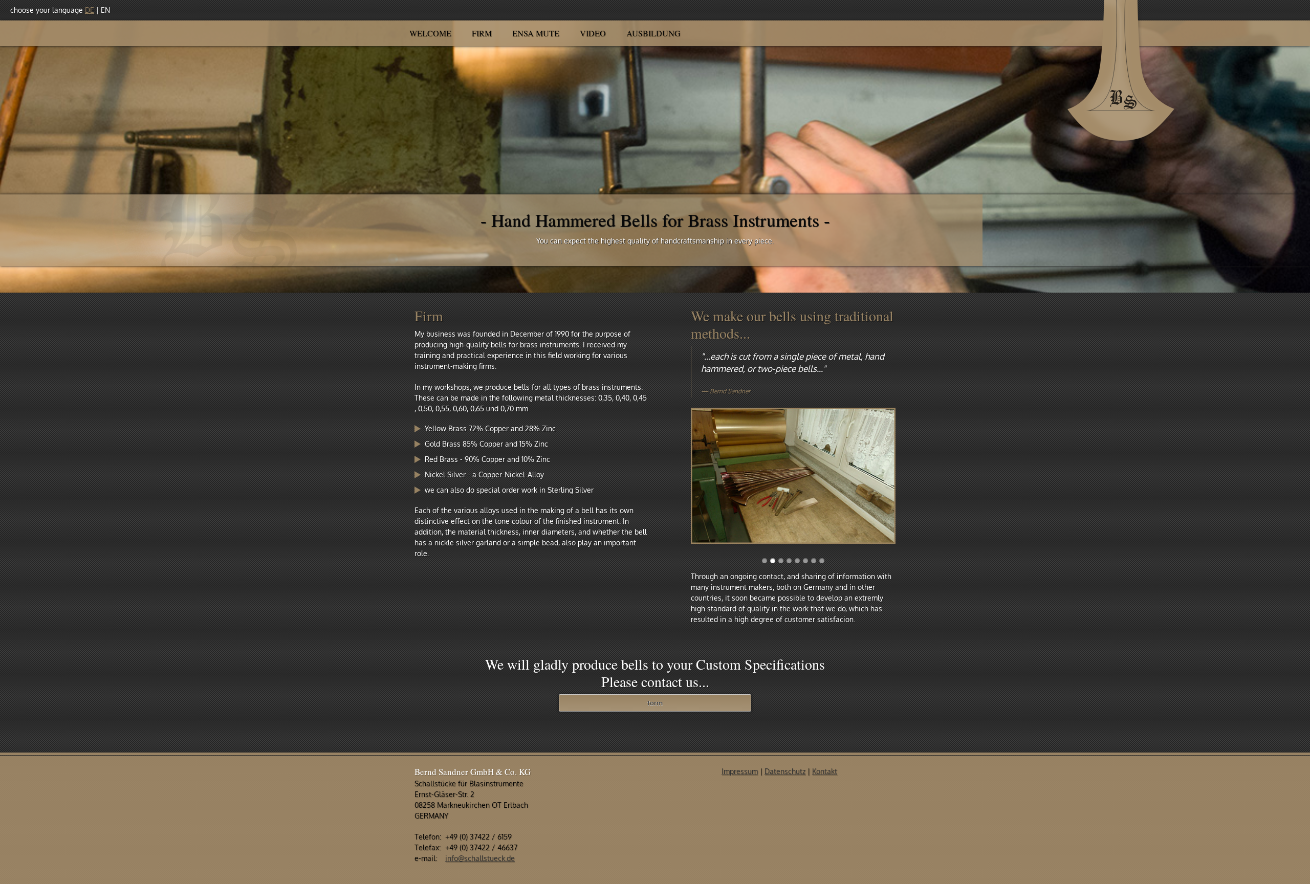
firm (482, 33)
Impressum (740, 771)
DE (89, 10)
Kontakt (824, 771)
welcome (430, 33)
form (655, 703)
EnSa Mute (535, 33)
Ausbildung (653, 33)
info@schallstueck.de (480, 858)
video (593, 33)
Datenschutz (785, 771)
